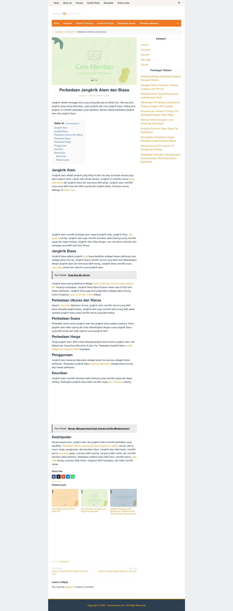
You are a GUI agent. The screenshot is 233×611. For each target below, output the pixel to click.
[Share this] (54, 477)
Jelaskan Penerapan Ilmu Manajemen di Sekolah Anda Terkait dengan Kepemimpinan (123, 511)
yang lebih (64, 453)
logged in (69, 586)
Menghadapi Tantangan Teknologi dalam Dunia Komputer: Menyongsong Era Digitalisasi (161, 158)
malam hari (69, 189)
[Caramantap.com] (66, 13)
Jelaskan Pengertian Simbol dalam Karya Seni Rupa (70, 571)
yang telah (65, 305)
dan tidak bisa (116, 381)
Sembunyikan (72, 123)
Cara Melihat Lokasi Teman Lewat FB (63, 509)
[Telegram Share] (68, 477)
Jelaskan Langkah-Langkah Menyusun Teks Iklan (117, 569)
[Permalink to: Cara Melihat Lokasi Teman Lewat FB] (65, 498)
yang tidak (57, 267)
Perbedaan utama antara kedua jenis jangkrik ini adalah (90, 445)
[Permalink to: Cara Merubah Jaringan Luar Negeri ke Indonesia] (94, 498)
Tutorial (144, 64)
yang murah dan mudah (81, 294)
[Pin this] (63, 477)
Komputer (145, 49)
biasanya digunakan (100, 363)
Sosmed (145, 54)
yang (85, 256)
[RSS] (179, 3)
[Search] (177, 23)
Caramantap (64, 561)
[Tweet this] (58, 477)
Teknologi (145, 59)
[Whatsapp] (73, 477)
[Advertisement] (94, 212)
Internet (144, 44)
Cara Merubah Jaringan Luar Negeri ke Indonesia (93, 509)
